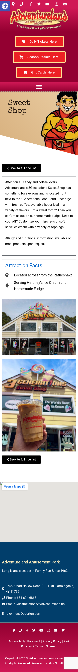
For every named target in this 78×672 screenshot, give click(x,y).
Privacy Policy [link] (52, 641)
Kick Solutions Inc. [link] (60, 663)
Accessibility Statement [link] (24, 641)
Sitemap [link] (51, 646)
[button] (39, 86)
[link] (5, 6)
